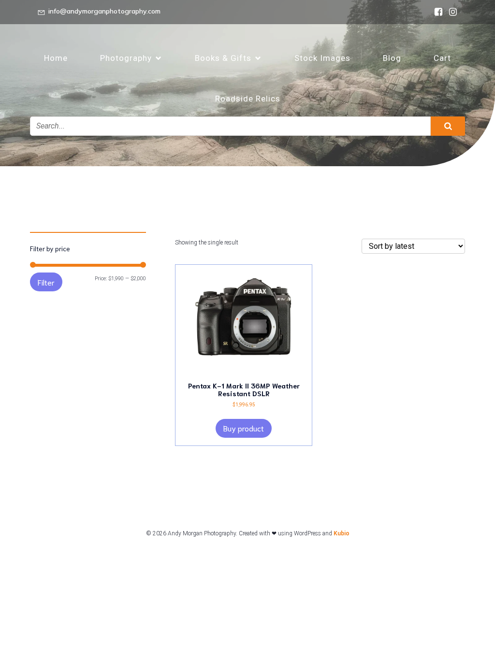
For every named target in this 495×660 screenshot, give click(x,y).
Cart (442, 58)
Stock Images (322, 58)
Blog (392, 58)
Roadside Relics (247, 98)
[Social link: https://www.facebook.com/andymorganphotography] (436, 12)
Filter (46, 282)
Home (56, 58)
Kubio (341, 533)
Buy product (243, 428)
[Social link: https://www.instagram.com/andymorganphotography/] (450, 12)
